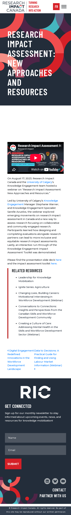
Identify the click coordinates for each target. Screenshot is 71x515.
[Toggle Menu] (64, 6)
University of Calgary (39, 182)
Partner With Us (53, 495)
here (58, 259)
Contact (59, 489)
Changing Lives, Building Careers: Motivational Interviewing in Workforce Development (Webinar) (40, 297)
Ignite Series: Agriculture (33, 287)
